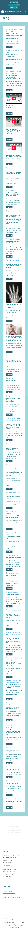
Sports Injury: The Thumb (13, 594)
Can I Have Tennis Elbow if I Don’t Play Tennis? (14, 516)
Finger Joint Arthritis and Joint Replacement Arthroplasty (13, 306)
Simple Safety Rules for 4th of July (13, 497)
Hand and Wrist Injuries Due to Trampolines (13, 707)
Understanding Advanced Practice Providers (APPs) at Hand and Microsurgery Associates (14, 473)
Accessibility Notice (9, 913)
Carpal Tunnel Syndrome (13, 557)
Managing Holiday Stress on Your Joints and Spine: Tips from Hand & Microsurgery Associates (14, 338)
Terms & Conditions (17, 911)
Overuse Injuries (11, 380)
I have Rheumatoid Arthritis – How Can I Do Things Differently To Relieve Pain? (13, 131)
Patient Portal (14, 7)
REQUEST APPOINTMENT (12, 897)
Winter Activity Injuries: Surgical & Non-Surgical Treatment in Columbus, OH (13, 732)
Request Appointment (14, 5)
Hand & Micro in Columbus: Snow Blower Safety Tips (13, 664)
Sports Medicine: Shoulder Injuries (14, 537)
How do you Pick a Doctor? (11, 576)
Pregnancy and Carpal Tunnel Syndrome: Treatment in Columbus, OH (13, 640)
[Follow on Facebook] (4, 882)
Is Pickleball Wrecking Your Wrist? (12, 242)
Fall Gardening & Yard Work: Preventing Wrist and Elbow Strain (13, 194)
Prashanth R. (14, 826)
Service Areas (19, 913)
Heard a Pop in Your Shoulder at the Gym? (12, 55)
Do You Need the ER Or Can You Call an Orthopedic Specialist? (13, 77)
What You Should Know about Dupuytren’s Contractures (13, 400)
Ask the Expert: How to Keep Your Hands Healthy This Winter (13, 361)
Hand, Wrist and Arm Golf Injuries (13, 750)
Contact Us (14, 915)
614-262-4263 (14, 2)
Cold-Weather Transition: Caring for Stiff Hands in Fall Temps (13, 173)
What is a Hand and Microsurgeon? (12, 448)
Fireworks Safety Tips (12, 769)
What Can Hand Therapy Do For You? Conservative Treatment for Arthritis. (14, 156)
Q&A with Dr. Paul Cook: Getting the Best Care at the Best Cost (13, 686)
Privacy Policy (7, 911)
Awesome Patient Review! (14, 801)
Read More (9, 46)
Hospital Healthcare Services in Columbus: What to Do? (13, 616)
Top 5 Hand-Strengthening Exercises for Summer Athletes (14, 266)
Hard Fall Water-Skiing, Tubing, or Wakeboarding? (14, 34)
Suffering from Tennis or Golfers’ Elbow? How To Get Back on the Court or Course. (13, 426)
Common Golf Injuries (12, 783)
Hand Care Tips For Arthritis (12, 106)
